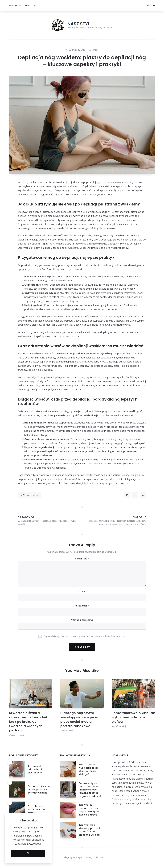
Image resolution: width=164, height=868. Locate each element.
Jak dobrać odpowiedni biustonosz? (35, 769)
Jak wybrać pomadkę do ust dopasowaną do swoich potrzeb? (89, 809)
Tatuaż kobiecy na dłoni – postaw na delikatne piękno (39, 789)
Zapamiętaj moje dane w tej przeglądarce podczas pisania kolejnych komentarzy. (84, 636)
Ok (28, 853)
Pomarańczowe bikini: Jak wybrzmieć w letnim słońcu (133, 717)
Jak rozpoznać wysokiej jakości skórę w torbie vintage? (88, 769)
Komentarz (82, 558)
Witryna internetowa (82, 619)
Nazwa (82, 591)
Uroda (95, 49)
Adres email (82, 605)
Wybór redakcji (30, 494)
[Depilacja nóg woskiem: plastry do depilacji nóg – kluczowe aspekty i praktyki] (82, 125)
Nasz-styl (15, 5)
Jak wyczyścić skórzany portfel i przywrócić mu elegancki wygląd (89, 829)
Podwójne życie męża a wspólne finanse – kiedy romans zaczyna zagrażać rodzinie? (90, 789)
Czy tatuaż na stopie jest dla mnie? (36, 809)
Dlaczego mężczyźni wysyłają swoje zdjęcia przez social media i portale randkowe (79, 719)
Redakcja (30, 5)
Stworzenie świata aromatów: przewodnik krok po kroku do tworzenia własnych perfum (28, 722)
